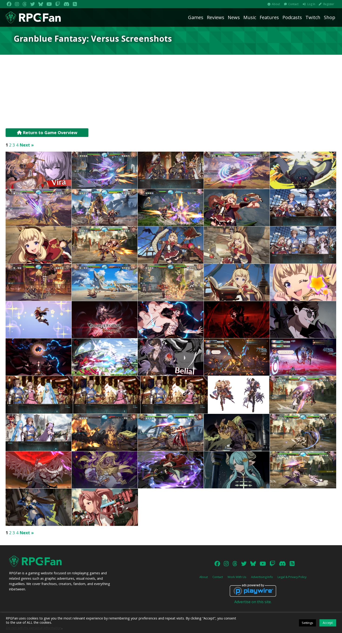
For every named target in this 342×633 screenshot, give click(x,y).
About (276, 4)
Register (328, 4)
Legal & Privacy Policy (292, 577)
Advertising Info (262, 577)
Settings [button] (307, 623)
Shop (329, 17)
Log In (311, 4)
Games (195, 17)
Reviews (215, 17)
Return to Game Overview (49, 132)
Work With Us (237, 577)
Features (269, 17)
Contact (293, 4)
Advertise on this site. (253, 601)
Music (249, 17)
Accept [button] (328, 622)
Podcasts (292, 17)
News (234, 17)
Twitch (312, 17)
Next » (27, 145)
